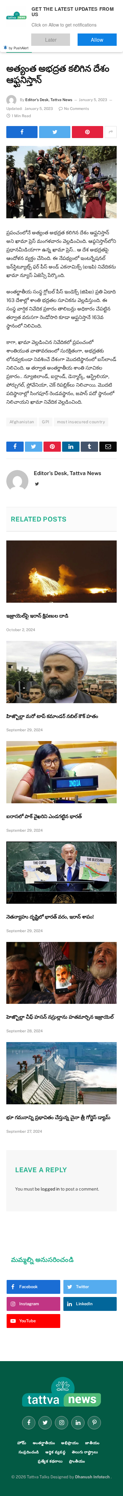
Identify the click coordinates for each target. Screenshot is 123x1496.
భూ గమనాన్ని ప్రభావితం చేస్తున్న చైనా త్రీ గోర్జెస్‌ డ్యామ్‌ (58, 1117)
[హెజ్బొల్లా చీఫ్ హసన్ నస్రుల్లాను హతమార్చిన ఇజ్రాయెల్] (61, 973)
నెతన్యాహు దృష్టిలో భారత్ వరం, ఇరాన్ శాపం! (50, 917)
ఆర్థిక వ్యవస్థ (55, 1452)
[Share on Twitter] (54, 132)
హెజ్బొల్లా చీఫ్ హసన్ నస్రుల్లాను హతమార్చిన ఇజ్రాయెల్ (60, 1017)
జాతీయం (92, 1443)
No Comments (76, 108)
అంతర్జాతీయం (19, 49)
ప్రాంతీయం (77, 1461)
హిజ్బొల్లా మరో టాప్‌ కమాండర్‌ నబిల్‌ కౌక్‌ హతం (52, 716)
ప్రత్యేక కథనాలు (50, 1461)
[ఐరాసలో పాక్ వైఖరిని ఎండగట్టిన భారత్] (61, 772)
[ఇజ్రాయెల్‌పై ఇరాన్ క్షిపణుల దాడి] (61, 571)
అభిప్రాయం (70, 1443)
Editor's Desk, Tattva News (48, 100)
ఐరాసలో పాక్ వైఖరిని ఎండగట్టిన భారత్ (44, 816)
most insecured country (81, 421)
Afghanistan (21, 421)
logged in (50, 1188)
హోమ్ (22, 1443)
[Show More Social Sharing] (111, 132)
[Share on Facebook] (22, 132)
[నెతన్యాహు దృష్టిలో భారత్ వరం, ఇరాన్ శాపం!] (61, 873)
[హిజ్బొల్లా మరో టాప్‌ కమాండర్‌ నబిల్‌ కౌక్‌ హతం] (61, 672)
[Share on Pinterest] (87, 132)
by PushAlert (18, 43)
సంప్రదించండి (29, 1452)
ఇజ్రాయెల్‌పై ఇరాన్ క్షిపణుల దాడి (37, 616)
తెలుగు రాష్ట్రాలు (85, 1452)
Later (69, 36)
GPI (45, 421)
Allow (103, 36)
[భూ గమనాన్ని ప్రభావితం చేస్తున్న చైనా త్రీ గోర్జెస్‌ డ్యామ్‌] (61, 1073)
